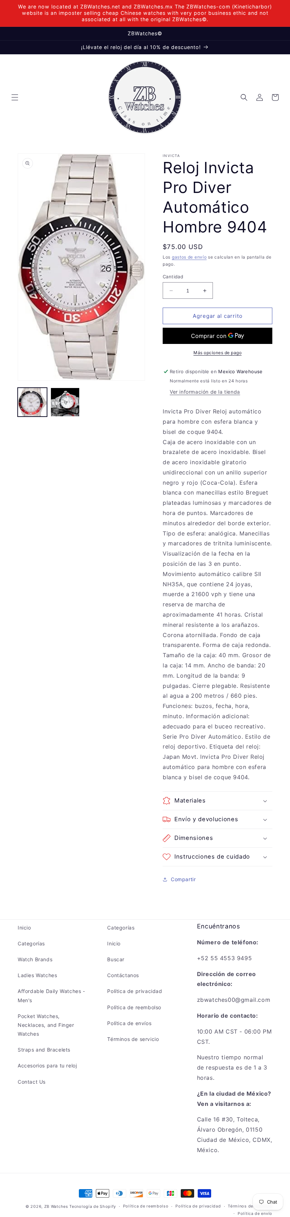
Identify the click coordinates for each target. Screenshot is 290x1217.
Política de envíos (129, 1023)
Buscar (115, 959)
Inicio (24, 928)
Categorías (31, 943)
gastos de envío (189, 257)
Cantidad (173, 276)
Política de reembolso (134, 1007)
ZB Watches (56, 1206)
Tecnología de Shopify (92, 1206)
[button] (15, 97)
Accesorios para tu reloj (47, 1065)
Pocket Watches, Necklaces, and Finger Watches (46, 1025)
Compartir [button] (183, 879)
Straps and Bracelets (44, 1050)
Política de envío (255, 1213)
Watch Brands (35, 959)
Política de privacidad (134, 991)
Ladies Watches (37, 975)
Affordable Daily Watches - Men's (51, 995)
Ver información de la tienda (205, 392)
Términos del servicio (250, 1206)
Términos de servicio (133, 1039)
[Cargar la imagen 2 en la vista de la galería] (65, 402)
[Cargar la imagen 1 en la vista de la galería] (32, 402)
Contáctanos (123, 975)
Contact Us (32, 1082)
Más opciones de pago (217, 352)
